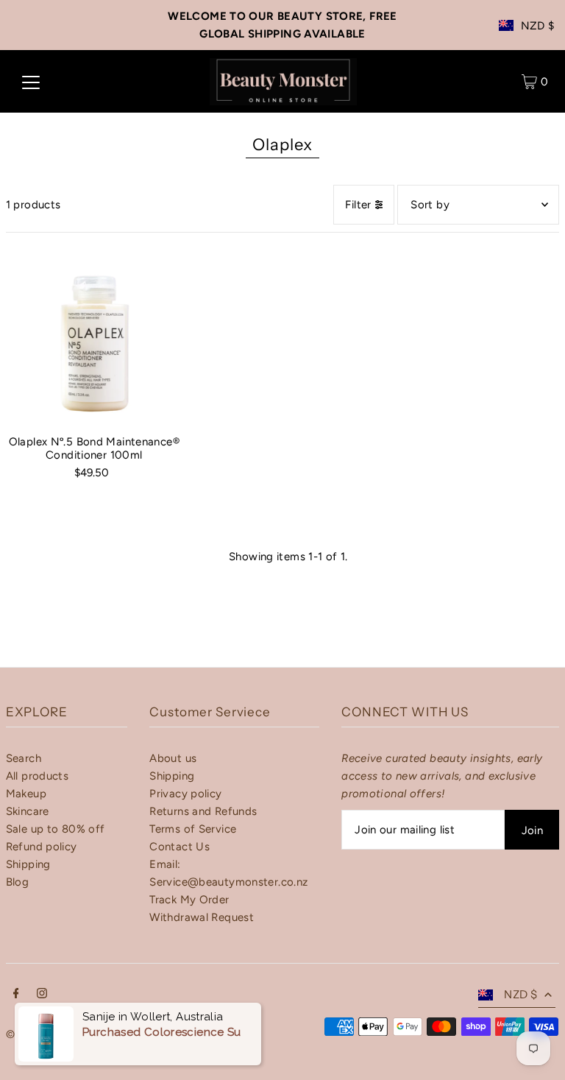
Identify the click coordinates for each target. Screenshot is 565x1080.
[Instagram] (42, 994)
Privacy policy (185, 793)
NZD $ (538, 25)
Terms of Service (192, 829)
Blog (17, 882)
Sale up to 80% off (55, 829)
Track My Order (189, 899)
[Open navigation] (31, 81)
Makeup (26, 793)
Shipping (28, 864)
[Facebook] (16, 994)
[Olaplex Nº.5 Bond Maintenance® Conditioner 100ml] (94, 335)
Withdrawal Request (201, 917)
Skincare (27, 811)
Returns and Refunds (203, 811)
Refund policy (41, 846)
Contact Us (179, 846)
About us (172, 758)
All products (37, 776)
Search (23, 758)
